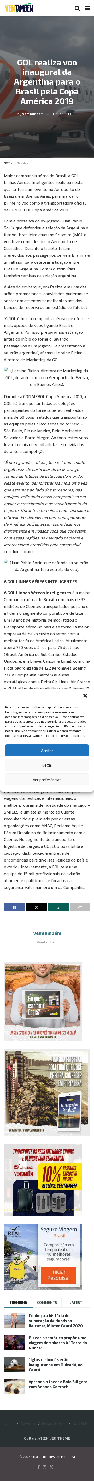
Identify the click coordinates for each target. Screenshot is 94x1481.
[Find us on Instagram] (44, 1467)
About (10, 1423)
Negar (47, 765)
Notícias (22, 162)
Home (8, 162)
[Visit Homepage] (19, 8)
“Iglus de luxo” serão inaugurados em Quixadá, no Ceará (56, 1364)
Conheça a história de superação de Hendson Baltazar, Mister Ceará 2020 (56, 1320)
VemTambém (33, 114)
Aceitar (47, 750)
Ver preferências (47, 779)
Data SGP (80, 1423)
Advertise (28, 1423)
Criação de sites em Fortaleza (53, 1456)
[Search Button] (77, 8)
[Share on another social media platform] (80, 907)
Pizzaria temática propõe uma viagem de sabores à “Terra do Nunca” (58, 1342)
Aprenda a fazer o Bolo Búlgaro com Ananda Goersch (58, 1384)
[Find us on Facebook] (39, 1467)
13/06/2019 (61, 114)
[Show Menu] (87, 8)
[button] (86, 696)
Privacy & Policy (54, 1423)
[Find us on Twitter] (51, 1467)
